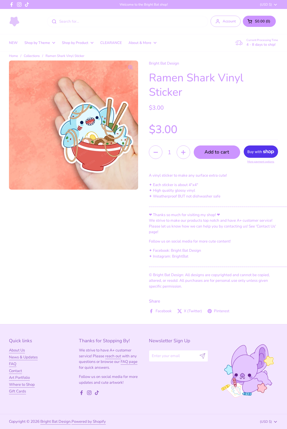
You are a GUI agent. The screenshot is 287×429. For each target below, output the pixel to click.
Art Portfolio (19, 377)
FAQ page (129, 361)
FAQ (12, 363)
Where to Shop (22, 384)
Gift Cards (17, 391)
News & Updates (23, 357)
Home (13, 56)
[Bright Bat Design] (14, 21)
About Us (17, 350)
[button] (259, 21)
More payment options (260, 161)
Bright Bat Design (55, 421)
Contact (15, 370)
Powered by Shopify (89, 421)
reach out (113, 356)
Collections (32, 56)
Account (229, 21)
